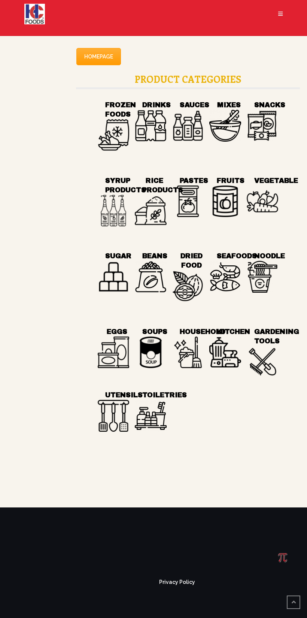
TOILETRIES (164, 395)
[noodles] (263, 277)
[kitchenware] (225, 352)
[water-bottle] (151, 126)
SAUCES (194, 105)
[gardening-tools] (263, 362)
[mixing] (225, 126)
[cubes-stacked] (114, 277)
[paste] (188, 201)
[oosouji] (188, 352)
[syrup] (114, 211)
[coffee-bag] (151, 277)
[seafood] (225, 277)
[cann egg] (114, 352)
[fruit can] (225, 201)
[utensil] (114, 416)
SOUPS (154, 331)
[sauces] (188, 126)
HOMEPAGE (98, 57)
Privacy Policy (177, 582)
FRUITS (230, 180)
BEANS (154, 256)
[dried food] (188, 286)
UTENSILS (124, 395)
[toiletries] (151, 416)
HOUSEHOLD (202, 331)
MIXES (229, 105)
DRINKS (156, 105)
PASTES (194, 180)
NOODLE (269, 256)
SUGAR (118, 256)
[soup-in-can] (151, 352)
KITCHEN (233, 331)
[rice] (151, 211)
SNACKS (269, 105)
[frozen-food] (114, 135)
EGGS (117, 331)
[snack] (263, 126)
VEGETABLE (276, 180)
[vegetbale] (263, 201)
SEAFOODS (237, 256)
